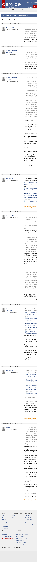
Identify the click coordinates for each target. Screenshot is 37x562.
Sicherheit (4, 524)
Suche (26, 523)
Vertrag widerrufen (7, 538)
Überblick (15, 10)
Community (5, 15)
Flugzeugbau (5, 523)
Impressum (19, 532)
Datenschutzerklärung (21, 542)
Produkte (4, 532)
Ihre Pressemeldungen (22, 534)
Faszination (5, 528)
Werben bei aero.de (21, 536)
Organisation (5, 526)
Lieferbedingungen (7, 536)
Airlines (4, 519)
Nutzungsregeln (29, 524)
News (29, 6)
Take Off (14, 517)
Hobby (27, 521)
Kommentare (28, 519)
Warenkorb (5, 534)
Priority (4, 517)
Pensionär (12, 52)
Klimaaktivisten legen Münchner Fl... (20, 15)
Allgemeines (25, 10)
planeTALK (14, 515)
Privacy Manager (20, 544)
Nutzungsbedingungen (22, 538)
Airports (4, 521)
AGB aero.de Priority (21, 540)
